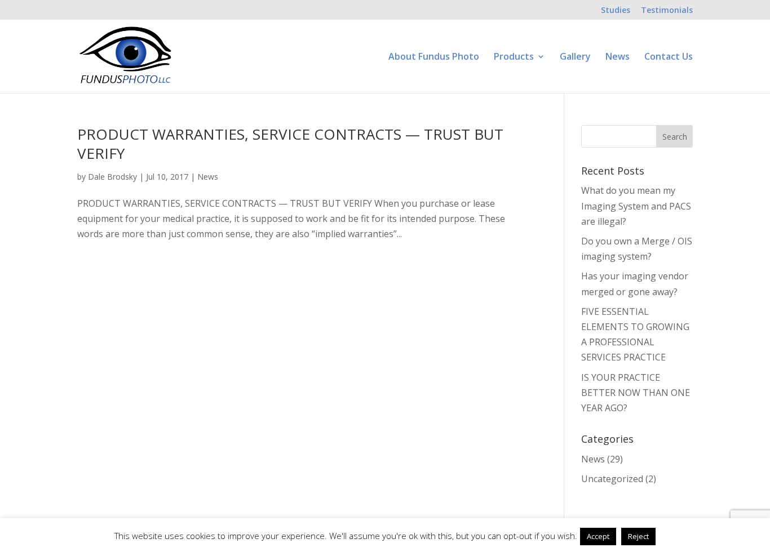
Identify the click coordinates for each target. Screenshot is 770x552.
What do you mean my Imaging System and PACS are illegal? (636, 205)
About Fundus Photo (433, 57)
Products (514, 57)
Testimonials (667, 10)
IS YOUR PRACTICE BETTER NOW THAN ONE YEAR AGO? (635, 392)
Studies (615, 10)
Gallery (575, 57)
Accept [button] (598, 536)
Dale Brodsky (112, 176)
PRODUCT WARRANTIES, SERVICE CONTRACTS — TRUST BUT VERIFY (290, 143)
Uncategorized (612, 479)
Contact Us (668, 57)
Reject (638, 536)
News (617, 57)
